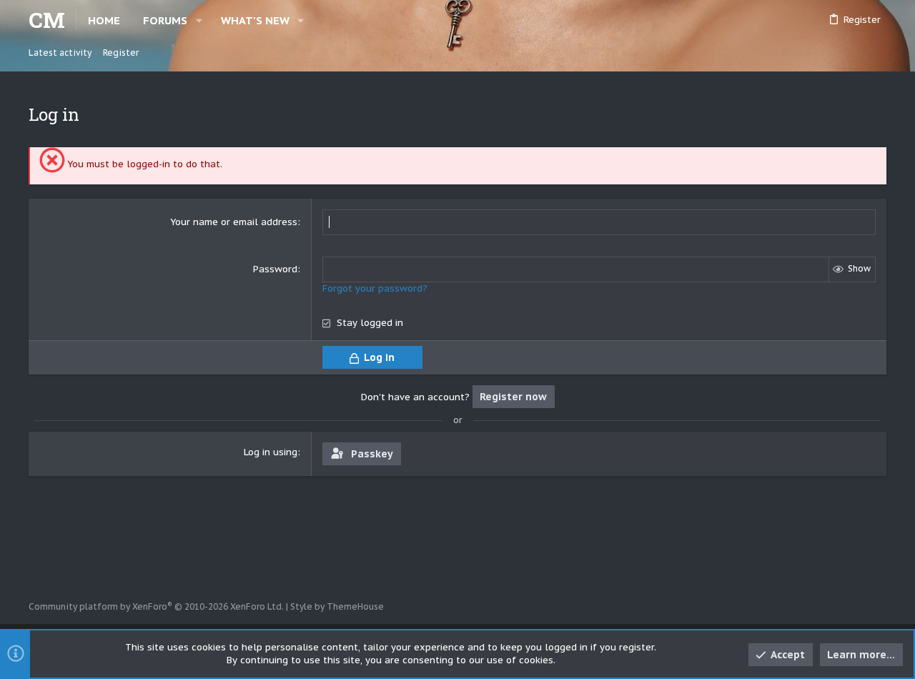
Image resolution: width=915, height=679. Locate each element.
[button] (199, 20)
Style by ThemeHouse (337, 606)
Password (275, 269)
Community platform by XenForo (156, 606)
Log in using (270, 452)
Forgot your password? (374, 288)
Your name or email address (233, 222)
